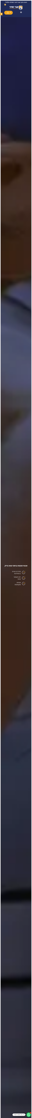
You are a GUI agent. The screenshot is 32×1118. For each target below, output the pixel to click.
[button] (1, 14)
